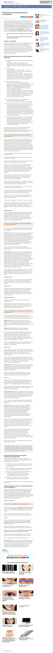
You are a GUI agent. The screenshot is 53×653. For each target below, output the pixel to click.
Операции (14, 6)
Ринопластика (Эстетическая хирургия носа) (45, 15)
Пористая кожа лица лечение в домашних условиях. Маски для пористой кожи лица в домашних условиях (44, 27)
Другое (25, 6)
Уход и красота (8, 2)
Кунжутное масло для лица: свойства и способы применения (45, 49)
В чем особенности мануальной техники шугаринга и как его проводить (44, 39)
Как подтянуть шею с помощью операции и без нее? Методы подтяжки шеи (45, 33)
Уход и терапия (7, 6)
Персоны (20, 6)
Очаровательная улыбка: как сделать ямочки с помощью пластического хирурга (45, 44)
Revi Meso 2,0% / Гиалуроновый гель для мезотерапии (44, 20)
